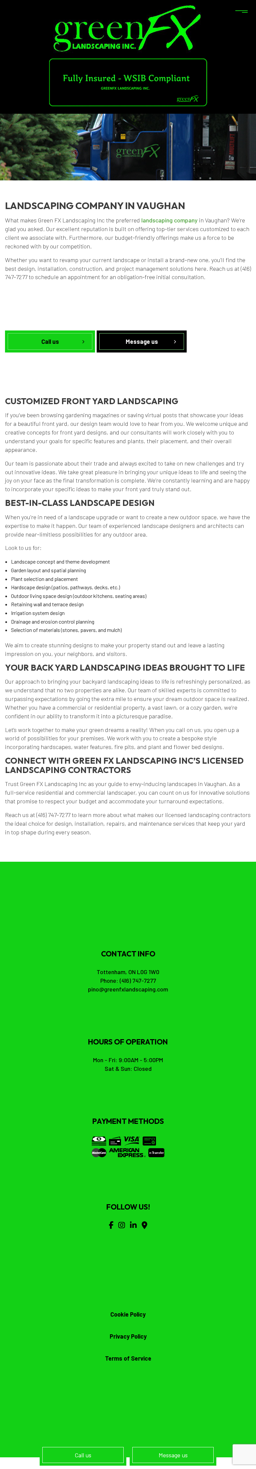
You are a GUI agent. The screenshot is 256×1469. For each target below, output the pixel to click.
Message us (173, 1455)
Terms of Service (128, 1358)
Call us (83, 1455)
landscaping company (169, 220)
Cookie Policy (128, 1314)
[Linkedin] (133, 1225)
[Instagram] (121, 1225)
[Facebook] (111, 1225)
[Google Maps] (144, 1225)
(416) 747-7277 (138, 980)
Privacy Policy (128, 1336)
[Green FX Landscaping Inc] (128, 28)
